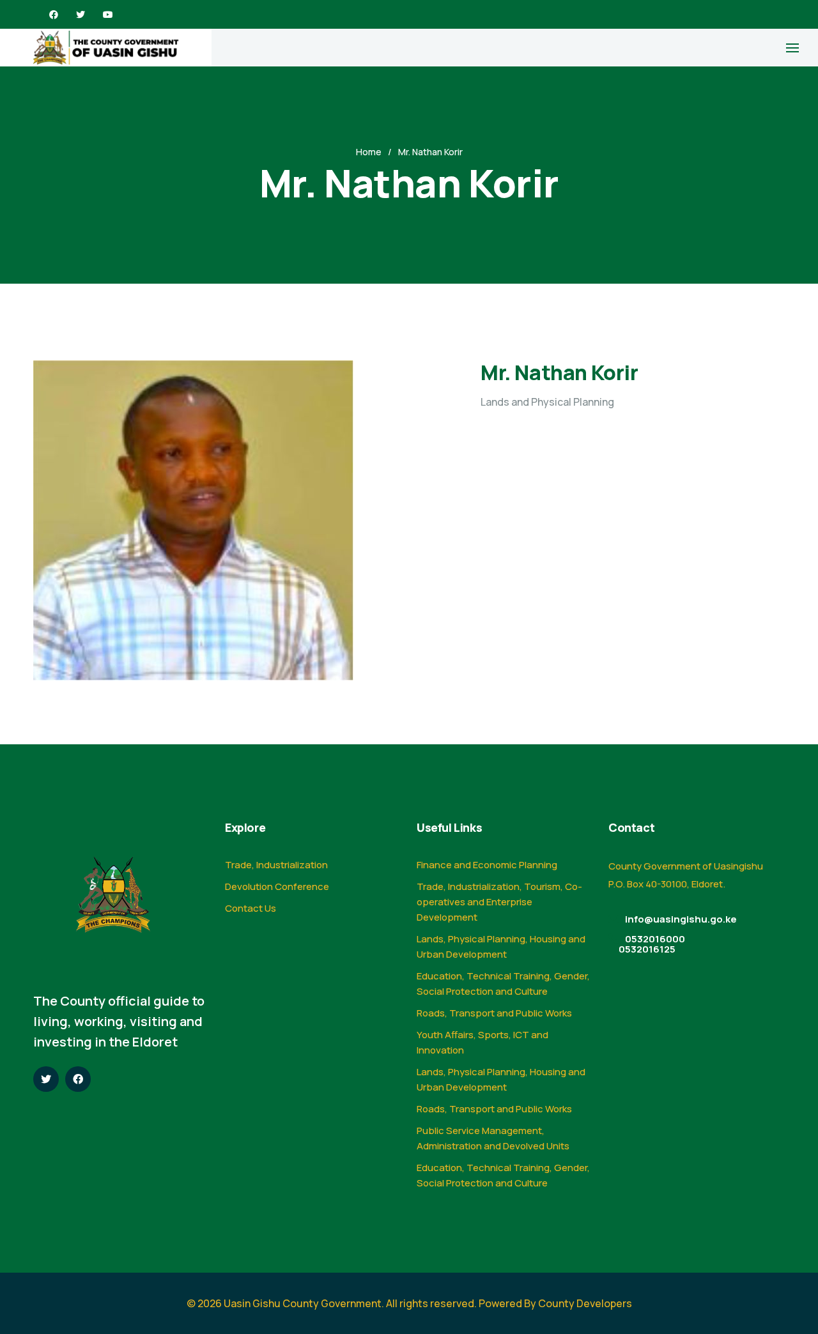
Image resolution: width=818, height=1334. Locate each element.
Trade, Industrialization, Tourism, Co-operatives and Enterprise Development (499, 902)
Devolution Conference (277, 886)
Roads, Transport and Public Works (494, 1013)
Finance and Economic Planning (487, 864)
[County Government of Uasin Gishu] (106, 48)
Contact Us (250, 908)
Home (369, 152)
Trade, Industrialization (276, 864)
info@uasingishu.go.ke (681, 919)
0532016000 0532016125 (652, 944)
